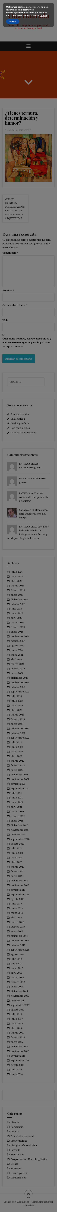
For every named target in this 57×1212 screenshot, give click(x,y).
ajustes (43, 15)
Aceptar (12, 21)
